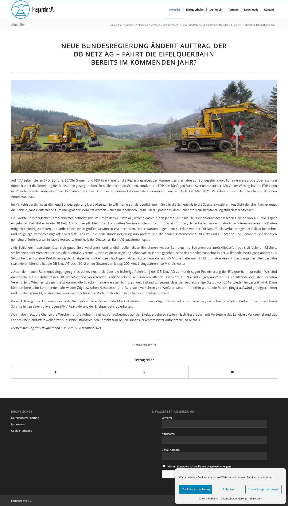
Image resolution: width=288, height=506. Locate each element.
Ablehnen (228, 489)
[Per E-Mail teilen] (232, 372)
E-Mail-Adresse (171, 450)
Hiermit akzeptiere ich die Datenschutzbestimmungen (199, 466)
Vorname (167, 417)
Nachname (168, 433)
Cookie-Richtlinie (208, 498)
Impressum (255, 498)
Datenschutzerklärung (234, 498)
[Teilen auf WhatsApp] (144, 372)
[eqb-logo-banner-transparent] (32, 9)
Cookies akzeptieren (196, 489)
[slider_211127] (144, 126)
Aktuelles (18, 24)
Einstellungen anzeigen (263, 489)
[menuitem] (174, 9)
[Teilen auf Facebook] (55, 372)
